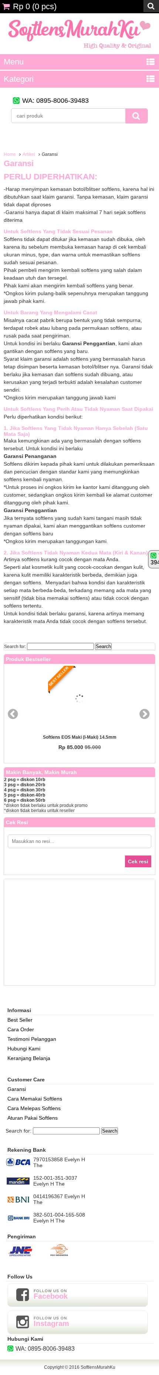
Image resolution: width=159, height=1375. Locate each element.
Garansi (19, 163)
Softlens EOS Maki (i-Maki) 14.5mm (79, 737)
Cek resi (138, 861)
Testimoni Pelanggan (31, 1039)
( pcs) (35, 6)
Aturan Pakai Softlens (32, 1118)
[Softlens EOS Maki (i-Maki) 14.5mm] (79, 699)
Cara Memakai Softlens (34, 1099)
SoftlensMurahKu (98, 1367)
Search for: (15, 646)
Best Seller (20, 1020)
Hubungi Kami (23, 1049)
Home (10, 154)
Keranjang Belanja (28, 1058)
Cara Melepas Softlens (34, 1108)
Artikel (29, 154)
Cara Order (20, 1029)
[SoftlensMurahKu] (79, 51)
